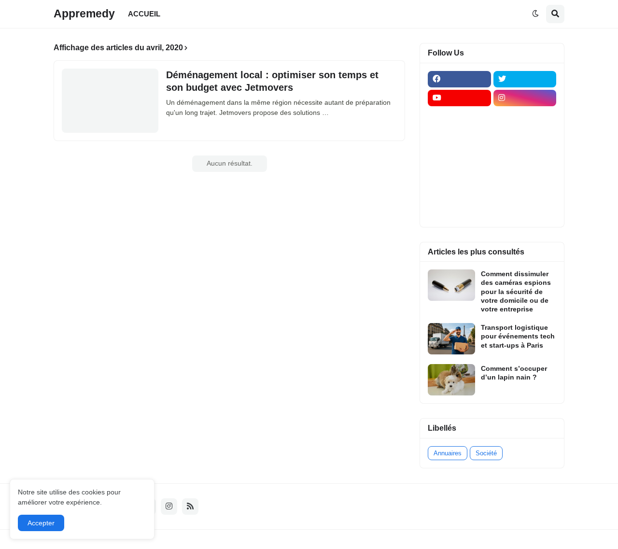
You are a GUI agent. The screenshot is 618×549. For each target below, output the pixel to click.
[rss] (190, 506)
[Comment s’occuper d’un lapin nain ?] (451, 379)
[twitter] (525, 79)
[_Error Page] (525, 154)
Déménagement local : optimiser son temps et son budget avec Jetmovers (272, 81)
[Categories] (459, 192)
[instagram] (525, 98)
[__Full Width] (459, 117)
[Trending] (525, 173)
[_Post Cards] (459, 135)
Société (486, 453)
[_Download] (459, 154)
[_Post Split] (525, 135)
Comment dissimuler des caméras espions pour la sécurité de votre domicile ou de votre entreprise (516, 291)
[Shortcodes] (459, 211)
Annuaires (448, 453)
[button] (535, 14)
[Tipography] (525, 192)
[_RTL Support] (459, 173)
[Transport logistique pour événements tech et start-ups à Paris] (451, 338)
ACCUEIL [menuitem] (144, 14)
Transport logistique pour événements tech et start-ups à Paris (518, 336)
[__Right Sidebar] (525, 117)
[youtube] (459, 98)
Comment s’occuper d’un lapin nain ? (514, 373)
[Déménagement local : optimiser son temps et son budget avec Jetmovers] (110, 101)
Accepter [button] (41, 523)
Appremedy (84, 13)
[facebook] (459, 79)
